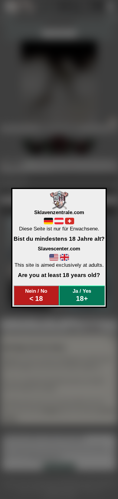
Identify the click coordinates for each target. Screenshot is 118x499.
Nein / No (36, 295)
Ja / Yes (82, 295)
